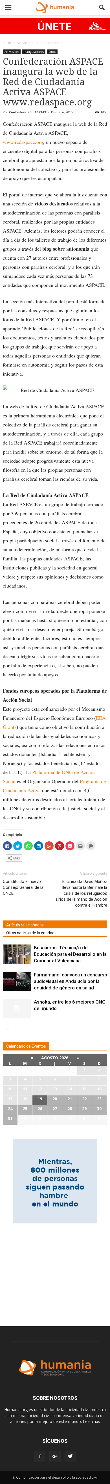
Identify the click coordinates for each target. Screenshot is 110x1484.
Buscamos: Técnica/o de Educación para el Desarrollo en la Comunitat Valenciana (70, 954)
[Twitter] (70, 1456)
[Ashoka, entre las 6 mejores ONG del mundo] (17, 1008)
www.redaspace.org (23, 141)
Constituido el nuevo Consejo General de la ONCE (23, 887)
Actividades (12, 52)
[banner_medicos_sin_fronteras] (55, 26)
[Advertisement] (55, 1271)
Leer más (91, 1421)
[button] (102, 7)
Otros (52, 52)
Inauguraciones (34, 52)
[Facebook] (39, 1456)
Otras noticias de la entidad (30, 933)
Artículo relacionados (25, 925)
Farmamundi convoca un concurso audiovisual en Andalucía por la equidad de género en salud (70, 981)
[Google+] (55, 1456)
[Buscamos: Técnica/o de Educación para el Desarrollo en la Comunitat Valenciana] (17, 954)
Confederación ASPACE (28, 112)
